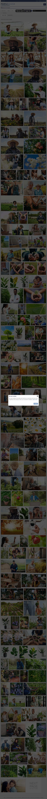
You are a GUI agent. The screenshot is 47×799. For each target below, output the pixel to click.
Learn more (34, 399)
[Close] (37, 396)
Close (36, 403)
